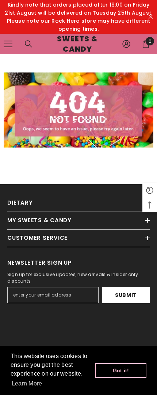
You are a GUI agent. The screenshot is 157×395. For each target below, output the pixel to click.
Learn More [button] (27, 383)
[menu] (8, 44)
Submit (126, 295)
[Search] (28, 44)
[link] (78, 110)
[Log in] (126, 44)
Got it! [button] (121, 370)
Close (150, 17)
